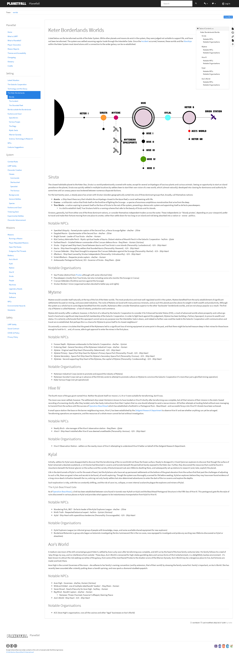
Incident (144, 41)
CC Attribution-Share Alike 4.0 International (20, 652)
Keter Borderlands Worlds (209, 32)
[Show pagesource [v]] (233, 28)
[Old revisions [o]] (233, 32)
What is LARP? (13, 36)
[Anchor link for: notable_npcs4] (70, 575)
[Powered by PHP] (219, 646)
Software (12, 297)
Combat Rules (13, 161)
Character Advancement (17, 220)
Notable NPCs (208, 39)
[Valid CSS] (227, 646)
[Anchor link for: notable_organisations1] (83, 366)
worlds (15, 12)
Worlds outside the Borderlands (19, 109)
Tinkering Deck (13, 212)
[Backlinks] (233, 36)
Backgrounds (14, 195)
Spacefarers (13, 118)
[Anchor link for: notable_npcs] (70, 223)
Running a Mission (15, 238)
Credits (10, 66)
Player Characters (14, 45)
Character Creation (15, 170)
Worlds (11, 97)
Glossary (11, 61)
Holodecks (11, 310)
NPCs (9, 143)
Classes (11, 174)
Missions (11, 234)
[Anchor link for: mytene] (63, 291)
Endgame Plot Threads (17, 251)
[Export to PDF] (233, 40)
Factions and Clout (14, 114)
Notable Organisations (211, 42)
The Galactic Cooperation (17, 84)
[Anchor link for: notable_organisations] (83, 267)
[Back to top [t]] (233, 44)
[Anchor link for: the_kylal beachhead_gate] (77, 487)
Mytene (11, 268)
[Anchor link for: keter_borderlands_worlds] (106, 29)
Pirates (79, 275)
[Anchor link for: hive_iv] (62, 387)
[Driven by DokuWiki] (231, 646)
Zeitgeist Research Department (148, 410)
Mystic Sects (13, 130)
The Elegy (12, 126)
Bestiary (11, 255)
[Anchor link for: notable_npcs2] (70, 421)
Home (10, 32)
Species (12, 203)
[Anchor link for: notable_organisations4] (83, 605)
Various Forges (14, 122)
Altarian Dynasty (15, 134)
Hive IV (11, 272)
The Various (14, 190)
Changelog (12, 57)
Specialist (13, 186)
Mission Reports (13, 49)
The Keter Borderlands (16, 93)
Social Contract (13, 328)
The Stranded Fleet (16, 105)
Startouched (15, 182)
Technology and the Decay (17, 89)
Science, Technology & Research (21, 139)
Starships (188, 41)
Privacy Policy (13, 337)
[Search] (196, 4)
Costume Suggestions (16, 147)
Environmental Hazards (16, 306)
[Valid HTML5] (223, 646)
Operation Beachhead (98, 406)
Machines (12, 284)
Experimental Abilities (16, 216)
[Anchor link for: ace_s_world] (71, 544)
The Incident (13, 101)
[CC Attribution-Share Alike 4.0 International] (11, 645)
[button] (206, 3)
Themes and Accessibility (17, 53)
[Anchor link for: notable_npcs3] (70, 502)
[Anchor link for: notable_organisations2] (83, 438)
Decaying (12, 293)
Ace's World (13, 259)
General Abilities (15, 199)
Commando (14, 178)
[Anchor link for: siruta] (61, 176)
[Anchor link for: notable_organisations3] (83, 522)
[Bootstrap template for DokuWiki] (216, 646)
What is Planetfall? (14, 40)
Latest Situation (13, 80)
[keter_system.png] (138, 108)
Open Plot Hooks (15, 247)
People (11, 280)
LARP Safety (12, 166)
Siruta (11, 276)
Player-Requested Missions (18, 243)
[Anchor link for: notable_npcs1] (70, 337)
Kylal (11, 263)
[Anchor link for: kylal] (59, 454)
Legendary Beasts (15, 289)
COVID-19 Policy (13, 333)
